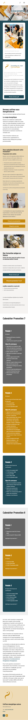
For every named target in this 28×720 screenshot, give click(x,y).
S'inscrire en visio (14, 226)
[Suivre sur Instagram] (7, 715)
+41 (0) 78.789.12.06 (9, 709)
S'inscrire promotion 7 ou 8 (14, 281)
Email (4, 711)
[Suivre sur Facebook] (4, 715)
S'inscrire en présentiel (14, 221)
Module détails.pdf (14, 97)
